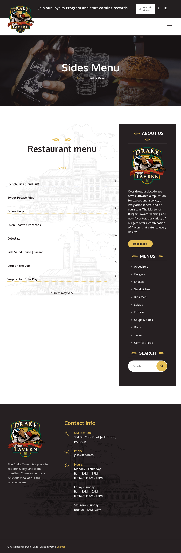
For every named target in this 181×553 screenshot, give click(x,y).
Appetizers (141, 266)
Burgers (139, 274)
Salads (138, 305)
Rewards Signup (147, 9)
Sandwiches (142, 289)
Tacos (138, 335)
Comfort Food (143, 343)
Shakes (139, 282)
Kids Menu (141, 297)
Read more (140, 243)
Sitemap (61, 546)
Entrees (139, 312)
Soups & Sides (143, 320)
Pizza (137, 327)
